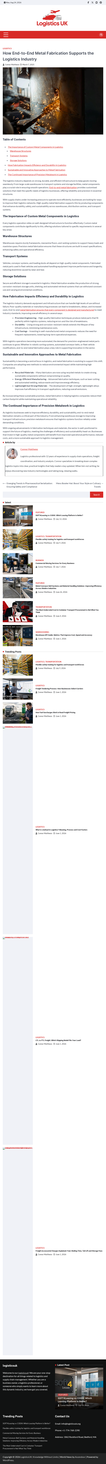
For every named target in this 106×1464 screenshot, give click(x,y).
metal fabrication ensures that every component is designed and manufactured (57, 309)
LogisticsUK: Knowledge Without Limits (39, 1457)
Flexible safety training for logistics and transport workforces (60, 539)
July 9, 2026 (61, 543)
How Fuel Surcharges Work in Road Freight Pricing (55, 712)
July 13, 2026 (61, 519)
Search (96, 494)
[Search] (101, 35)
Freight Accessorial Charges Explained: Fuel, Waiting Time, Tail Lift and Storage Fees (69, 1251)
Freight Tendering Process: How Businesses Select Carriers (59, 689)
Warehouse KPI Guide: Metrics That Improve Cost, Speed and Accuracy (64, 635)
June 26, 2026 (61, 592)
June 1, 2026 (61, 639)
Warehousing (42, 632)
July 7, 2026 (61, 567)
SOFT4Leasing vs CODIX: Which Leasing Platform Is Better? (59, 515)
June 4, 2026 (61, 616)
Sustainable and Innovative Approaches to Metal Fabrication (36, 169)
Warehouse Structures (20, 151)
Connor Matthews (12, 65)
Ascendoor (80, 1457)
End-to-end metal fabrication (63, 187)
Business (40, 560)
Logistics (7, 49)
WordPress (8, 1460)
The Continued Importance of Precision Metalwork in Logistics (37, 174)
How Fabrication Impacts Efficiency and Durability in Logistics (37, 165)
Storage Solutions (18, 160)
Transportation (53, 536)
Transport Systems (19, 155)
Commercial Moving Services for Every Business (55, 563)
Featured (40, 512)
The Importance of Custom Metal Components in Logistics (35, 147)
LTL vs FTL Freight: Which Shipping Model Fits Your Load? (58, 1040)
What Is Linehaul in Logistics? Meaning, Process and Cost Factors (61, 830)
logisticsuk (23, 1372)
